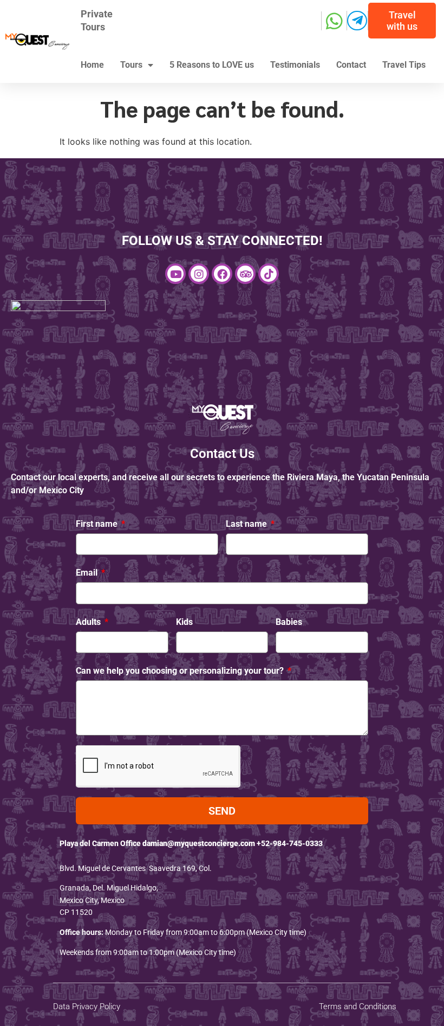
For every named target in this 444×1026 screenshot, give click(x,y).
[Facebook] (222, 273)
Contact (351, 65)
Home (92, 65)
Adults (89, 622)
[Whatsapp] (334, 20)
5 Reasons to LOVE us (211, 65)
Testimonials (295, 65)
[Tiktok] (268, 273)
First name (98, 524)
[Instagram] (198, 273)
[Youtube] (175, 273)
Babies (289, 622)
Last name (247, 524)
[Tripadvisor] (245, 273)
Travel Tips (404, 65)
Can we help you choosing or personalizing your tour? (181, 671)
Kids (184, 622)
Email (88, 572)
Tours (131, 65)
